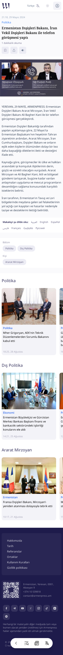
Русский (40, 228)
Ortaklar (12, 557)
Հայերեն (28, 228)
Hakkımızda (14, 540)
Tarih (10, 546)
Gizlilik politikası (17, 568)
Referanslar (14, 551)
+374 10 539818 (32, 591)
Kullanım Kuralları (18, 562)
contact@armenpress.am (37, 595)
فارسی (6, 228)
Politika (9, 248)
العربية (34, 222)
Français (16, 228)
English (44, 222)
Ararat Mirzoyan (14, 262)
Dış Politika (26, 248)
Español (55, 222)
